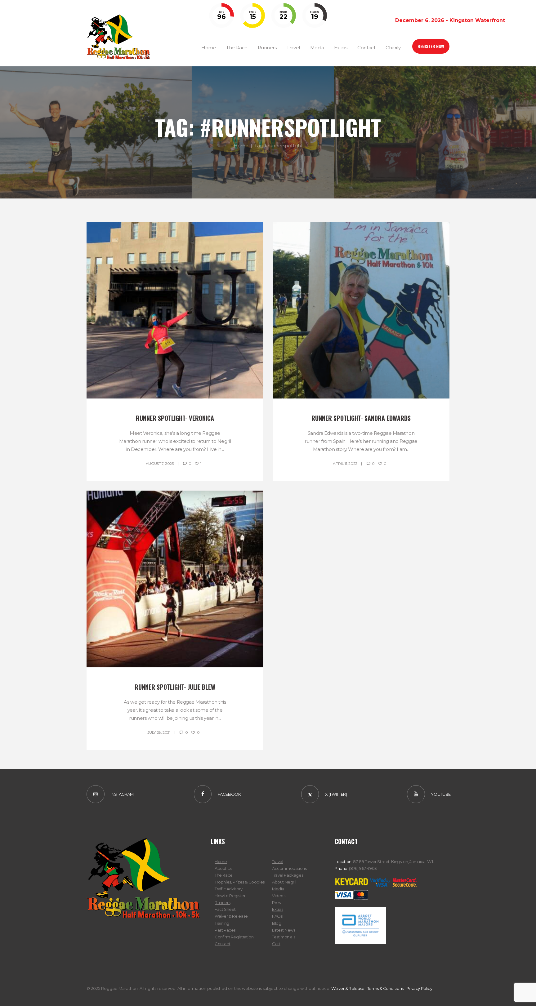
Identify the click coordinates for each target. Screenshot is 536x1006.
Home (241, 146)
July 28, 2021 (158, 732)
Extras (277, 909)
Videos (278, 895)
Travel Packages (287, 875)
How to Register (230, 895)
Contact (222, 943)
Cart (276, 943)
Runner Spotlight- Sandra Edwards (361, 418)
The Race (224, 875)
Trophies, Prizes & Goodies (240, 881)
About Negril (284, 881)
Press (277, 902)
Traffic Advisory (229, 888)
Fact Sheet (225, 909)
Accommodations (289, 868)
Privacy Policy (419, 988)
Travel (277, 861)
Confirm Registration (234, 936)
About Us (223, 868)
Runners (222, 902)
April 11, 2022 (345, 463)
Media (278, 888)
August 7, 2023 (160, 463)
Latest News (283, 930)
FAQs (277, 916)
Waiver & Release (231, 916)
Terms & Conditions (385, 988)
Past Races (225, 930)
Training (222, 923)
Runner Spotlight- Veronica (175, 418)
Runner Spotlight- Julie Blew (175, 687)
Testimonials (283, 936)
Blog (276, 923)
